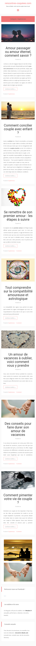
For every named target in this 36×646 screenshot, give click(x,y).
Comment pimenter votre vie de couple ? (18, 499)
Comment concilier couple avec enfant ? (18, 129)
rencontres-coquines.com (18, 3)
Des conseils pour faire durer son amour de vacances (18, 429)
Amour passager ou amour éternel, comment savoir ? (18, 51)
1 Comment (19, 251)
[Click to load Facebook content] (5, 595)
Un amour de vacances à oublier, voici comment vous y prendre (18, 360)
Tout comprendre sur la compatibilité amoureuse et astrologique (18, 293)
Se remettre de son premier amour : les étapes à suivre (18, 216)
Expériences (11, 94)
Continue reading (10, 89)
